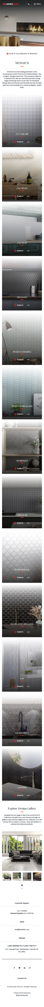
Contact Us (22, 978)
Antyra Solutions (22, 995)
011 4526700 (29, 913)
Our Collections (21, 53)
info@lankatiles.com (22, 929)
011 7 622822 (22, 911)
